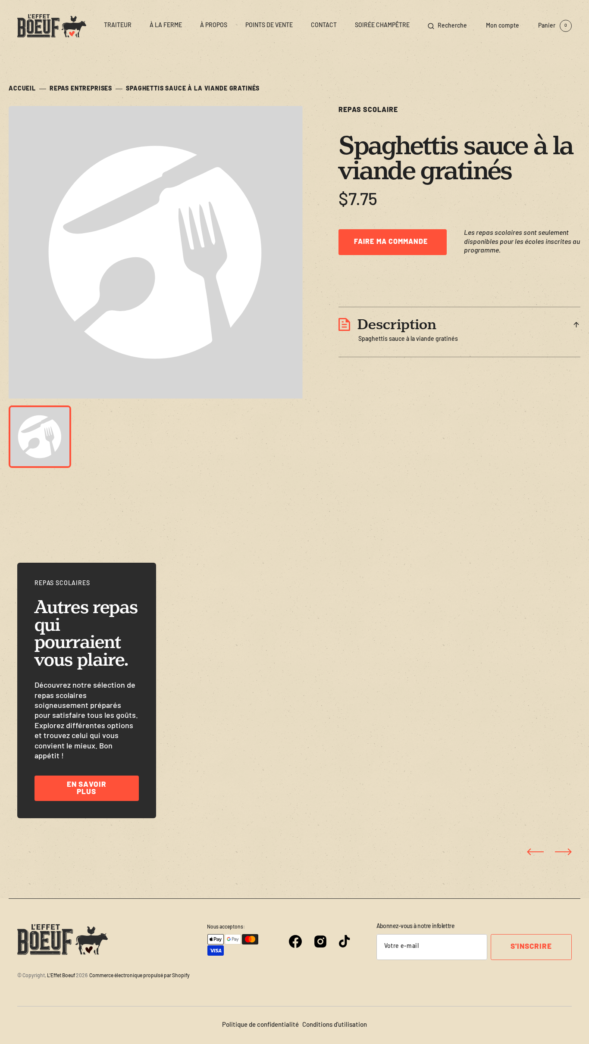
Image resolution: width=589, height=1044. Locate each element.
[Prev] (535, 851)
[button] (447, 25)
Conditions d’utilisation (334, 1025)
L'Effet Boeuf (61, 976)
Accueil (22, 89)
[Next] (563, 851)
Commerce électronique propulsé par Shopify (139, 976)
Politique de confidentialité (260, 1025)
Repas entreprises (81, 89)
